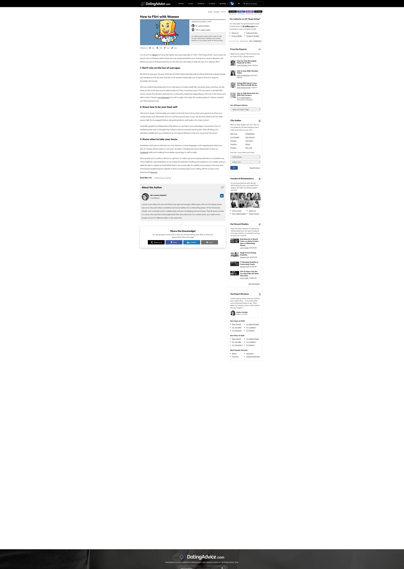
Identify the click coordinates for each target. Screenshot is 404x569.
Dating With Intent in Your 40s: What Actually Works (247, 84)
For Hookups (237, 330)
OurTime (235, 356)
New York (233, 134)
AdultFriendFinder (253, 356)
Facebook (144, 152)
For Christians (237, 345)
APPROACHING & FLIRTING (162, 178)
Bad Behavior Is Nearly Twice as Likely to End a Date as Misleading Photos (249, 242)
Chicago (233, 140)
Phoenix (233, 147)
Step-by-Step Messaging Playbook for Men (246, 62)
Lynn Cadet (244, 248)
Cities (190, 4)
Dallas (247, 144)
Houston (233, 144)
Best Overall (236, 324)
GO (234, 168)
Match (234, 353)
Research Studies (253, 36)
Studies (212, 4)
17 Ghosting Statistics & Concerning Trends (249, 263)
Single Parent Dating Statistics (248, 254)
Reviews (223, 4)
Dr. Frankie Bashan (244, 97)
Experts (200, 4)
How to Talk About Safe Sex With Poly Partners (248, 94)
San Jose (248, 147)
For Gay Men (236, 327)
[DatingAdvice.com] (155, 4)
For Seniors (250, 330)
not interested (163, 97)
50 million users (249, 26)
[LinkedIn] (222, 195)
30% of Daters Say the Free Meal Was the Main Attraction (249, 273)
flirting (155, 54)
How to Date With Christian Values (247, 72)
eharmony (250, 353)
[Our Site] (238, 3)
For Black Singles (252, 324)
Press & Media (237, 36)
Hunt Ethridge (242, 65)
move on (153, 172)
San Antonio (250, 137)
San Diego (249, 140)
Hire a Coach (237, 210)
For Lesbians (251, 327)
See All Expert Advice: (239, 105)
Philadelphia (249, 134)
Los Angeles (234, 137)
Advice (181, 4)
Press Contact (254, 213)
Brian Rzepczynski (243, 87)
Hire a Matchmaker (239, 213)
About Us (235, 33)
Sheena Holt (244, 257)
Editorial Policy (252, 33)
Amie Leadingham (243, 75)
